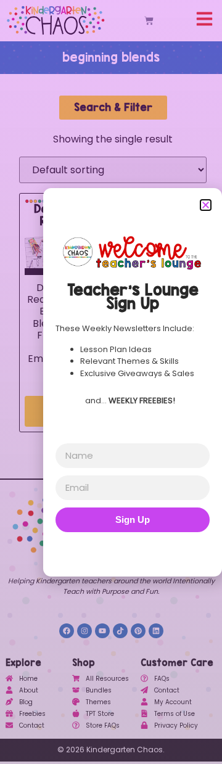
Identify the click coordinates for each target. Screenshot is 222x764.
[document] (111, 382)
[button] (205, 205)
